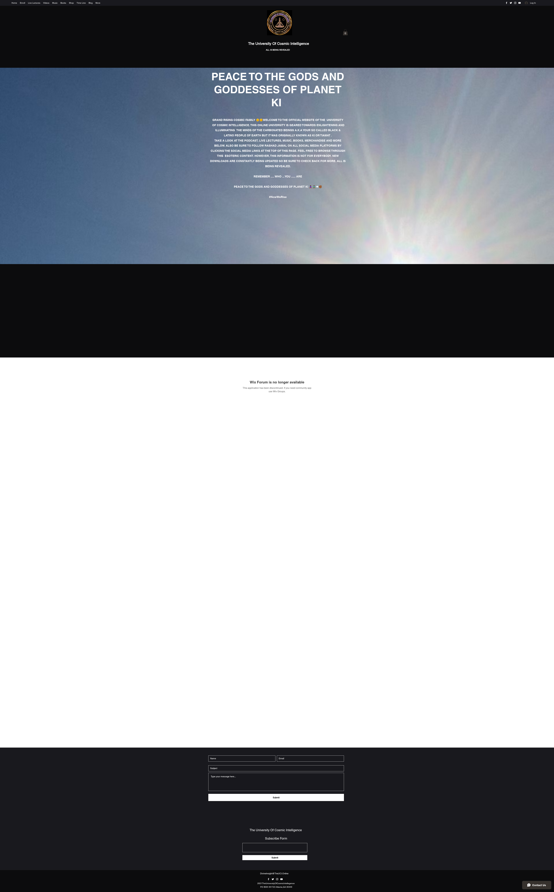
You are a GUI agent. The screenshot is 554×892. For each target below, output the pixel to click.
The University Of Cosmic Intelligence (279, 44)
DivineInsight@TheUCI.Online (274, 873)
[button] (345, 32)
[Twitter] (510, 2)
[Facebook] (506, 2)
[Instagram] (515, 2)
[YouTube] (519, 2)
